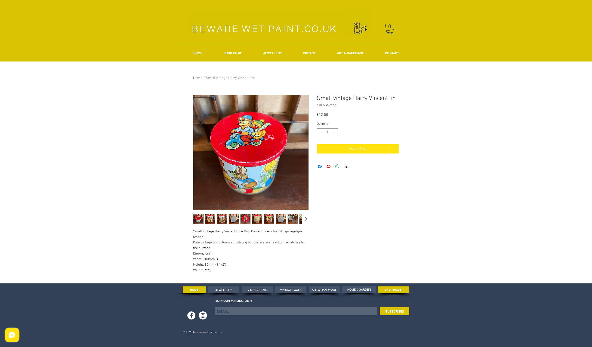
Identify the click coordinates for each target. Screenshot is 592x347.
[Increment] (334, 133)
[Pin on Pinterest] (328, 166)
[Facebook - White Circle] (191, 315)
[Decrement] (320, 133)
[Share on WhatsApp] (337, 166)
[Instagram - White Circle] (203, 315)
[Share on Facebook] (320, 166)
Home (197, 78)
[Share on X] (346, 166)
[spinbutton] (327, 133)
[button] (390, 29)
